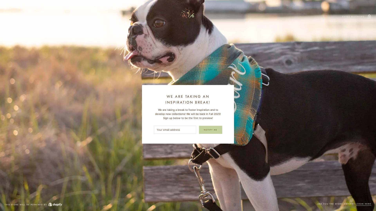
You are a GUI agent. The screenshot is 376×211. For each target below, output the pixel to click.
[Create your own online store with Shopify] (55, 204)
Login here (363, 203)
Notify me (210, 129)
